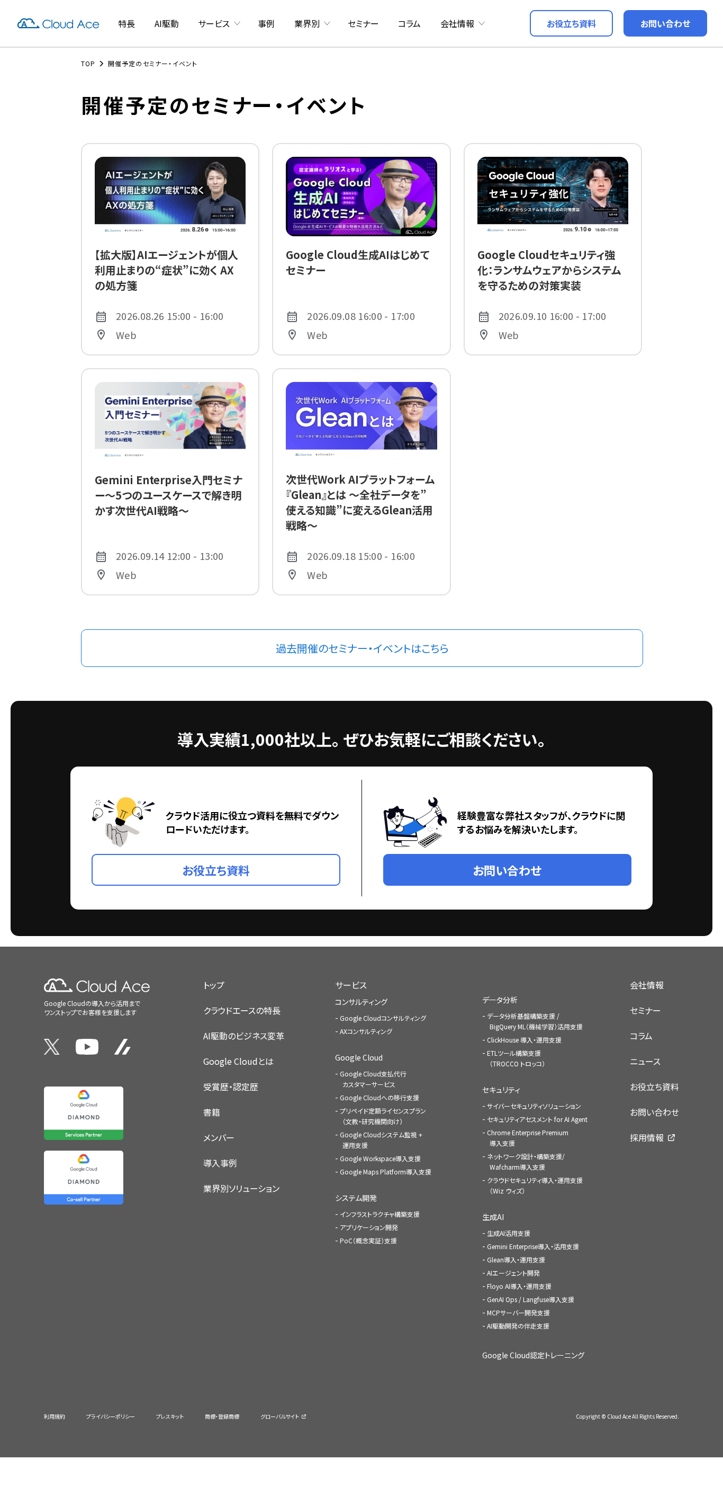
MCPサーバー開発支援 (518, 1312)
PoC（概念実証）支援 (368, 1240)
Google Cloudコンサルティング (383, 1017)
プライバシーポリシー (110, 1416)
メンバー (218, 1137)
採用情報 (647, 1137)
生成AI (493, 1217)
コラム (409, 23)
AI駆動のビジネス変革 (243, 1035)
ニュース (645, 1061)
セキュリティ (501, 1089)
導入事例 (220, 1162)
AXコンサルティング (366, 1031)
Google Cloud (359, 1057)
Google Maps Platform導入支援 (385, 1171)
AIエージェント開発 (513, 1272)
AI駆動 (167, 23)
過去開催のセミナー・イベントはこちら (362, 648)
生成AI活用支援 (508, 1232)
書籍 (211, 1112)
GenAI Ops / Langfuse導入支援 (530, 1299)
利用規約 (54, 1416)
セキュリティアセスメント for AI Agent (537, 1119)
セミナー (363, 23)
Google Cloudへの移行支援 (379, 1097)
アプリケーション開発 (369, 1227)
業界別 (307, 23)
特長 (126, 23)
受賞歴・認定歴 (230, 1086)
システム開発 (356, 1197)
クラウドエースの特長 (242, 1010)
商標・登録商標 (222, 1416)
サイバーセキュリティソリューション (534, 1105)
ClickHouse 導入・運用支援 (524, 1039)
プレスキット (170, 1416)
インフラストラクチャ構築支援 (380, 1213)
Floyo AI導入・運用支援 (519, 1285)
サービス (214, 23)
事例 (266, 23)
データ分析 (500, 999)
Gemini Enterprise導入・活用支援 (533, 1246)
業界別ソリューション (241, 1188)
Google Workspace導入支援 (380, 1158)
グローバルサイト (279, 1416)
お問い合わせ (654, 1112)
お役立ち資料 (654, 1086)
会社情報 (457, 23)
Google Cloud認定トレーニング (533, 1355)
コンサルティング (361, 1001)
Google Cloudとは (238, 1061)
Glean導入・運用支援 (516, 1259)
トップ (213, 984)
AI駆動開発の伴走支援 (518, 1325)
